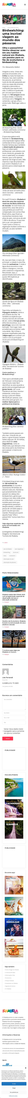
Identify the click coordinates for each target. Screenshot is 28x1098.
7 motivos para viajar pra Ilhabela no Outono (11, 651)
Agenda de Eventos (10, 986)
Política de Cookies (13, 1096)
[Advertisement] (14, 760)
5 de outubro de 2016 (13, 27)
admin (6, 542)
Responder (5, 680)
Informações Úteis (10, 975)
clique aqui (7, 335)
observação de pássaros (10, 562)
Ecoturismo (8, 978)
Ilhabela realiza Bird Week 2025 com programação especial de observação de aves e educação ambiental (13, 597)
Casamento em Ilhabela (12, 983)
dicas (5, 555)
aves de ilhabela (8, 549)
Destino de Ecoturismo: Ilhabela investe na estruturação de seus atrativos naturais (14, 622)
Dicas (3, 27)
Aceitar (14, 1083)
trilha (4, 76)
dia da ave (15, 552)
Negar (14, 1088)
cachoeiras (13, 264)
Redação (6, 602)
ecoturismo (12, 555)
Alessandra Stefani (12, 67)
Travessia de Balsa (10, 972)
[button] (25, 1068)
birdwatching (7, 552)
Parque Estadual (10, 980)
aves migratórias (19, 549)
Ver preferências (14, 1092)
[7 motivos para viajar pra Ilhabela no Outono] (14, 639)
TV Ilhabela (8, 989)
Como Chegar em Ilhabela (12, 970)
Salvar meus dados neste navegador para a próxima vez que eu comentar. (14, 731)
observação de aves (9, 559)
